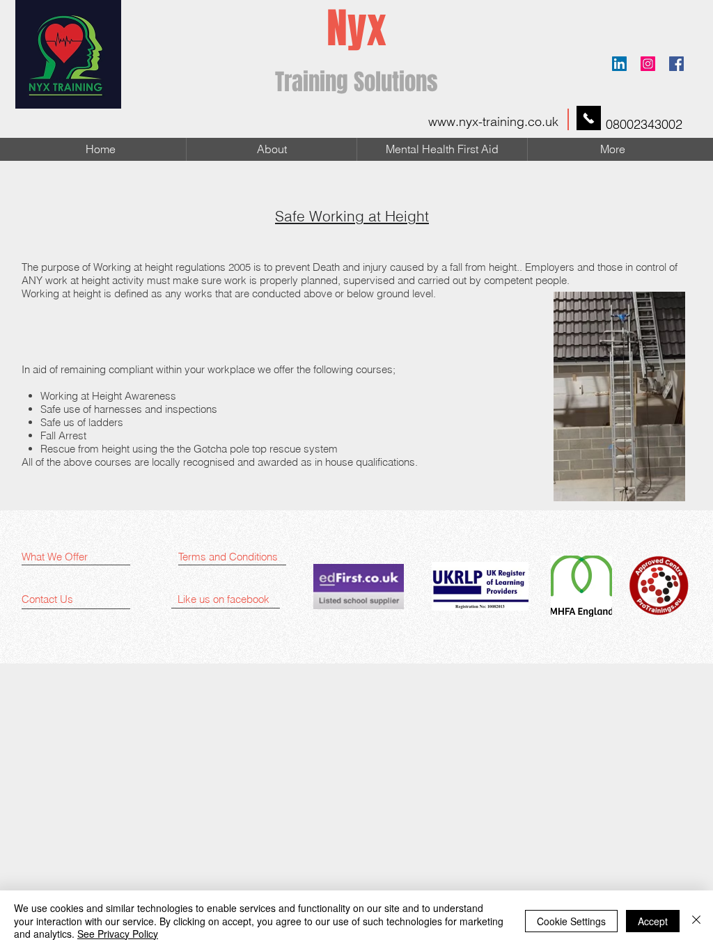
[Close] (696, 921)
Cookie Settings (571, 921)
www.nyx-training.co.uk (493, 121)
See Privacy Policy (117, 934)
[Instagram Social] (648, 63)
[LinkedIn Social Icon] (619, 63)
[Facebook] (676, 63)
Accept (653, 921)
